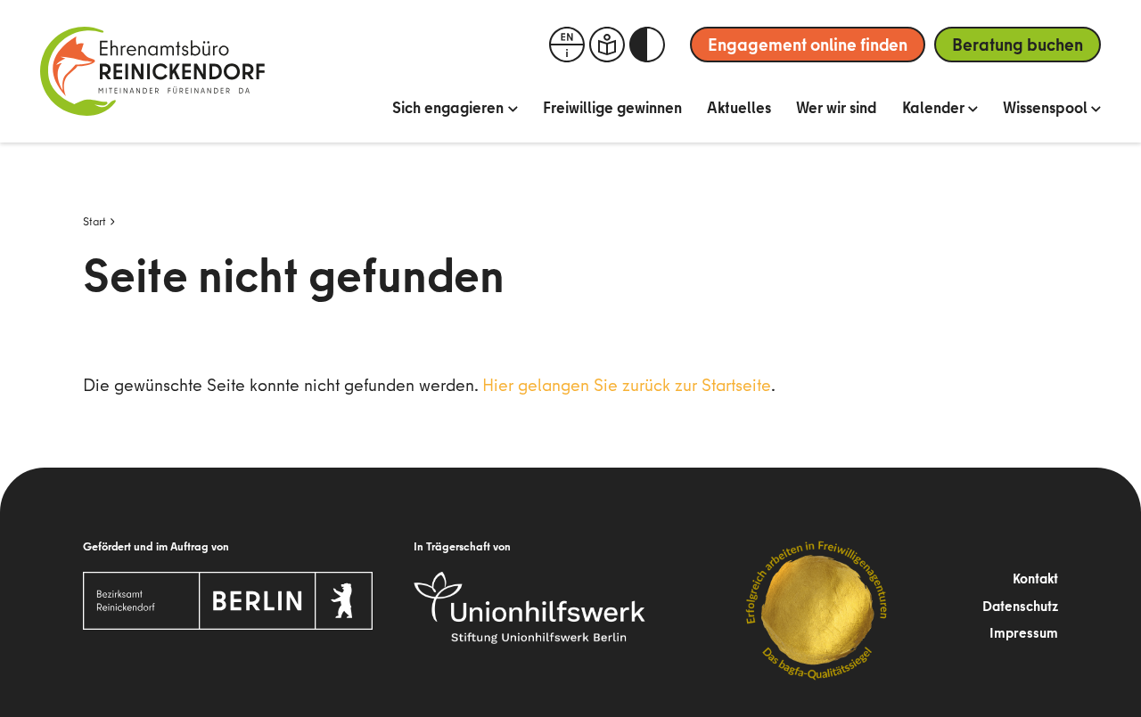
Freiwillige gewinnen (612, 107)
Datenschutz (1020, 605)
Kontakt (1035, 578)
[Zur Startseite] (152, 71)
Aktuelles (739, 107)
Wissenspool (1045, 108)
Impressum (1023, 632)
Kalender (933, 108)
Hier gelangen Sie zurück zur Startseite (626, 384)
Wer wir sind (836, 107)
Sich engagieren (448, 108)
